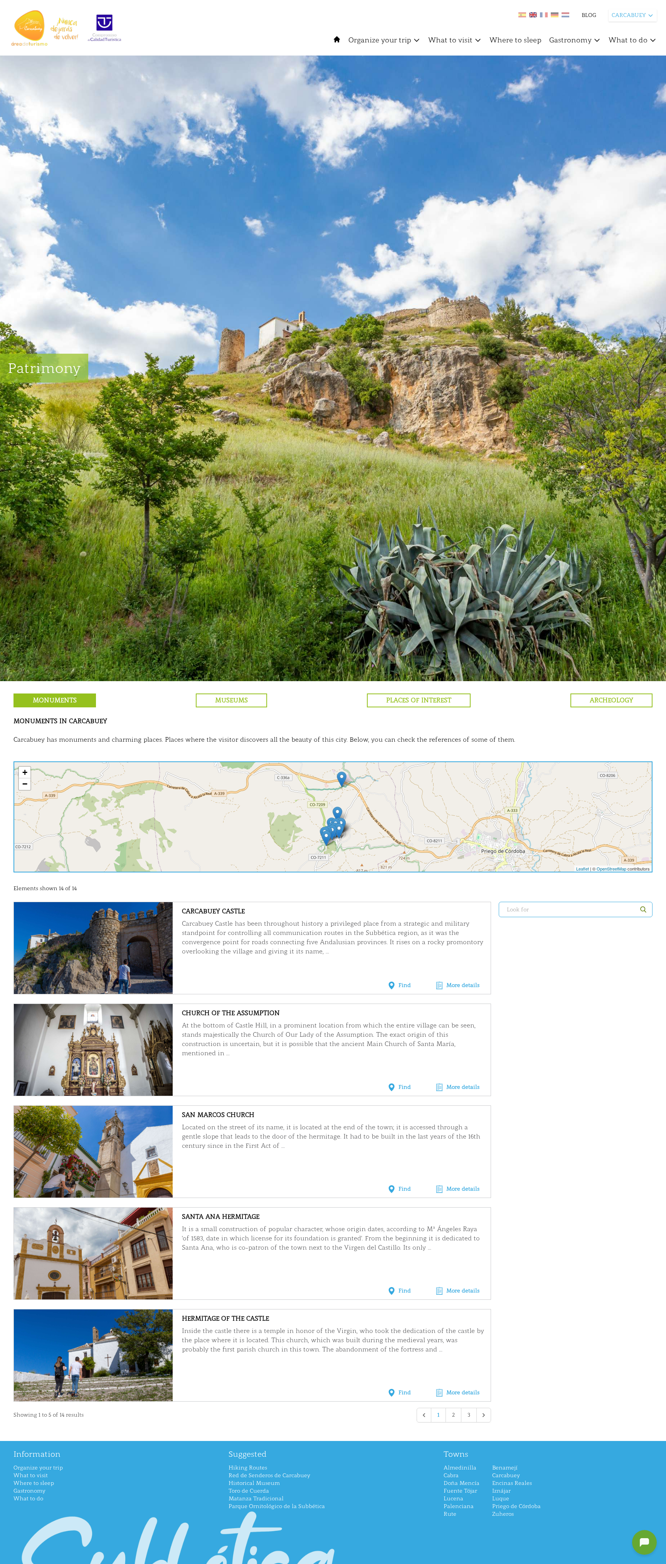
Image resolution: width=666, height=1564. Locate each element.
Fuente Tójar (460, 1491)
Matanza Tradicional (256, 1498)
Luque (500, 1498)
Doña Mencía (461, 1483)
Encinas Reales (512, 1483)
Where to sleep (515, 40)
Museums (231, 700)
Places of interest (418, 700)
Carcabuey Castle (213, 911)
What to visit (450, 40)
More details (462, 985)
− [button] (24, 784)
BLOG (589, 15)
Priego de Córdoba (516, 1506)
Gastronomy (570, 40)
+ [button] (24, 772)
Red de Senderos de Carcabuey (269, 1475)
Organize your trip (379, 40)
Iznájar (501, 1491)
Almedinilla (460, 1467)
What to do (628, 40)
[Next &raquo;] (483, 1415)
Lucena (453, 1498)
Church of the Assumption (231, 1013)
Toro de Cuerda (249, 1491)
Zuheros (503, 1514)
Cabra (451, 1475)
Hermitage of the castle (225, 1318)
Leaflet (582, 869)
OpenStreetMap (611, 869)
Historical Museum (254, 1483)
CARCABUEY (629, 15)
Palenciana (459, 1506)
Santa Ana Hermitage (220, 1216)
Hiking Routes (248, 1467)
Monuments (55, 700)
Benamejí (505, 1467)
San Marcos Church (218, 1115)
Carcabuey (506, 1475)
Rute (450, 1514)
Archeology (611, 700)
